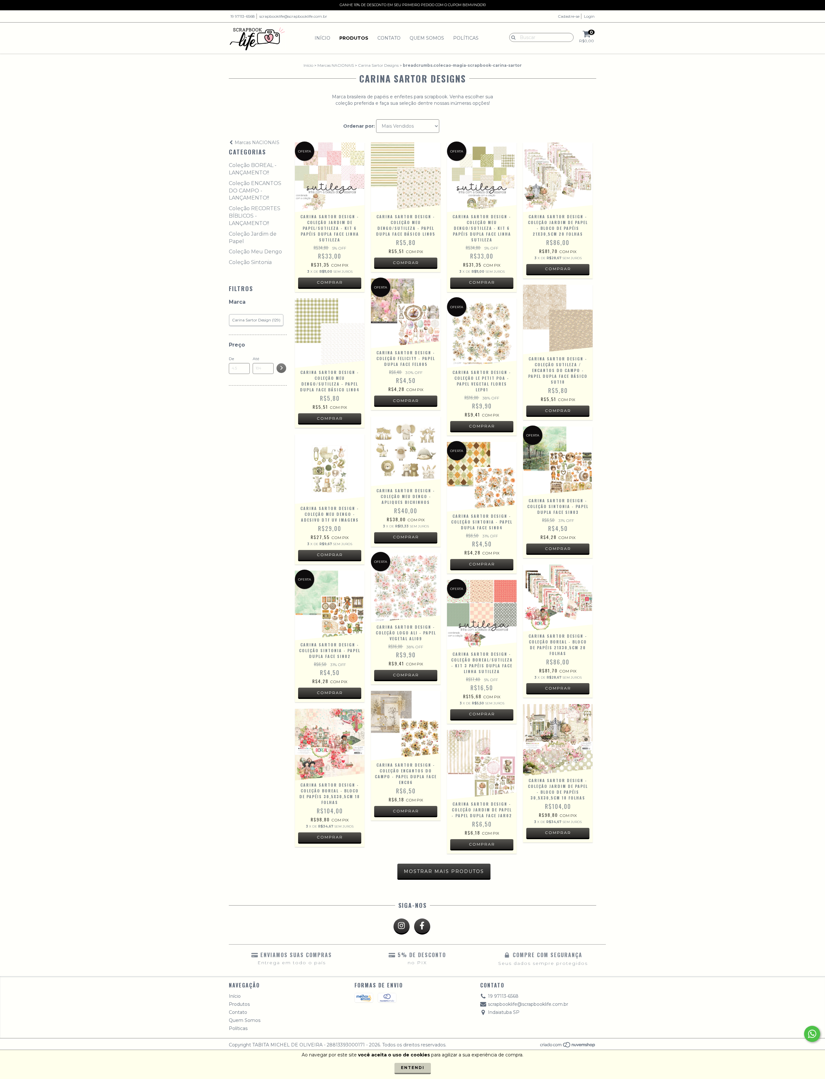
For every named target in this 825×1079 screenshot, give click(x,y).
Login (589, 16)
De (231, 358)
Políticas (466, 38)
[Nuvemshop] (568, 1046)
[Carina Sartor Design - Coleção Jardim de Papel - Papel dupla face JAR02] (482, 764)
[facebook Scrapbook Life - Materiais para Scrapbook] (422, 926)
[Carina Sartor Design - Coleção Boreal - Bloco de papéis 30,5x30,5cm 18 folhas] (329, 744)
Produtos (353, 38)
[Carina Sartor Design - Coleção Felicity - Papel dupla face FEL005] (406, 313)
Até (256, 358)
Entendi (412, 1067)
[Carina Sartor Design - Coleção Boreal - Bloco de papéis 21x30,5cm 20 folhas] (558, 598)
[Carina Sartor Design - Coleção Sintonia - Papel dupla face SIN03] (558, 461)
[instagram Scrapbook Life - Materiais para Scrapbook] (401, 926)
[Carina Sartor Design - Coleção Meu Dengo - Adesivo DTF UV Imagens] (329, 469)
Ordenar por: (359, 126)
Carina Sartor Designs (378, 65)
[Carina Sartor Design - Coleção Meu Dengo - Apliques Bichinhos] (406, 451)
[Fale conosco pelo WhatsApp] (812, 1034)
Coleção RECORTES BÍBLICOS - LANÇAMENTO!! (254, 215)
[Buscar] (512, 37)
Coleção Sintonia (250, 262)
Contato (389, 38)
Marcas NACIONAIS (335, 65)
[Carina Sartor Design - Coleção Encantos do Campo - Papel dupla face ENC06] (406, 725)
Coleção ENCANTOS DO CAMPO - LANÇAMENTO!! (255, 190)
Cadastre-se (568, 16)
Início (322, 38)
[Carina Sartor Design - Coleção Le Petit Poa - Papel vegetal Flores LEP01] (482, 333)
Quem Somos (427, 38)
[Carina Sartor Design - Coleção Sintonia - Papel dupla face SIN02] (329, 605)
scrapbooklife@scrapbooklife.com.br (293, 16)
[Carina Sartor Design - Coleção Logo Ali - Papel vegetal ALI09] (406, 588)
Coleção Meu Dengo (255, 252)
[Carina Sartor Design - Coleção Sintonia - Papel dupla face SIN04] (482, 477)
